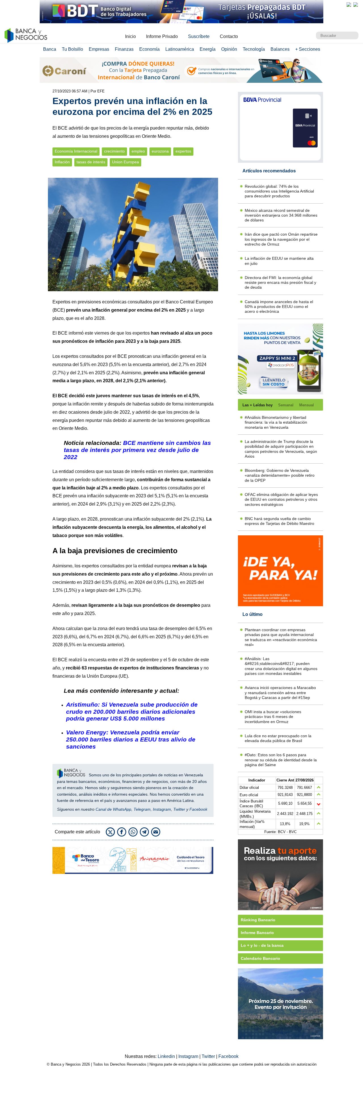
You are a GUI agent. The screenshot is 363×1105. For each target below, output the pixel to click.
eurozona (160, 151)
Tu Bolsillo (72, 49)
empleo (138, 151)
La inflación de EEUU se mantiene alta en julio (279, 260)
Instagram (162, 809)
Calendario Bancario (260, 958)
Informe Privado (162, 36)
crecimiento (114, 151)
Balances (280, 49)
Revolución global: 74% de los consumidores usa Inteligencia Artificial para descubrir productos (279, 191)
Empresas (99, 49)
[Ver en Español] (355, 4)
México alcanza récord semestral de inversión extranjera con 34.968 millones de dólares (281, 215)
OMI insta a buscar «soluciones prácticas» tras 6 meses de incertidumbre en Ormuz (273, 716)
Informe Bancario (257, 932)
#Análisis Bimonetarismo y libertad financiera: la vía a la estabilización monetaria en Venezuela (276, 422)
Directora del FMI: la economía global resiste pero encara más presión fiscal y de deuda (280, 282)
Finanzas (124, 49)
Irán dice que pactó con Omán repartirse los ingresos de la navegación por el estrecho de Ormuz (281, 239)
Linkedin (167, 1056)
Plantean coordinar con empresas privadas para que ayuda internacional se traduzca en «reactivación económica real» (281, 637)
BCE (59, 310)
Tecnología (254, 49)
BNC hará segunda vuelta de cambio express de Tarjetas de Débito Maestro (279, 521)
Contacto (229, 36)
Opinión (229, 49)
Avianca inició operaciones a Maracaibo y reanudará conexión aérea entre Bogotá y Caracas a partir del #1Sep (280, 692)
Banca (49, 49)
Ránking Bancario (258, 920)
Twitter (179, 809)
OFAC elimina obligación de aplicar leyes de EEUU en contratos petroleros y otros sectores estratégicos (281, 499)
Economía (149, 49)
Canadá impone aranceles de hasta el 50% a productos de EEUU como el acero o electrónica (279, 306)
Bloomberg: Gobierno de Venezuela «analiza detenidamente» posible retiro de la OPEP (280, 475)
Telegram (142, 809)
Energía (208, 49)
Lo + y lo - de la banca (262, 945)
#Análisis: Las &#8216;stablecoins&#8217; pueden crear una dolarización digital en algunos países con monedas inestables (281, 666)
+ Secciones (307, 49)
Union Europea (125, 162)
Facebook (198, 809)
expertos (183, 151)
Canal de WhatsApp (113, 809)
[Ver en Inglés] (349, 4)
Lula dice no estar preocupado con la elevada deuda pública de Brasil (278, 738)
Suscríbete (199, 36)
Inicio (130, 36)
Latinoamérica (179, 49)
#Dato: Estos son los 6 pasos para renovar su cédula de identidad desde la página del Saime (281, 760)
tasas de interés (91, 162)
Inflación (62, 162)
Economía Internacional (76, 151)
